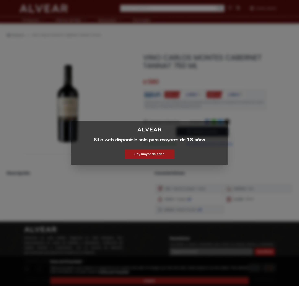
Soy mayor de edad (149, 154)
